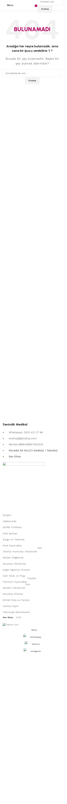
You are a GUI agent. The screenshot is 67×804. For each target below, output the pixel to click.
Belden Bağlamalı (13, 557)
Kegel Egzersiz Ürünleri (16, 569)
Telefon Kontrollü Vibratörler (22, 550)
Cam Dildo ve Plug (14, 575)
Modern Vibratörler (16, 587)
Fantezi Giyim (11, 606)
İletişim (7, 515)
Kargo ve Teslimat (13, 539)
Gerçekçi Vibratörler (14, 563)
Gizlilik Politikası (12, 527)
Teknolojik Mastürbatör (16, 612)
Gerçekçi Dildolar (13, 593)
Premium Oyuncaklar (19, 581)
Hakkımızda (9, 521)
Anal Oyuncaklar (12, 545)
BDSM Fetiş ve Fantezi (16, 600)
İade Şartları (10, 533)
